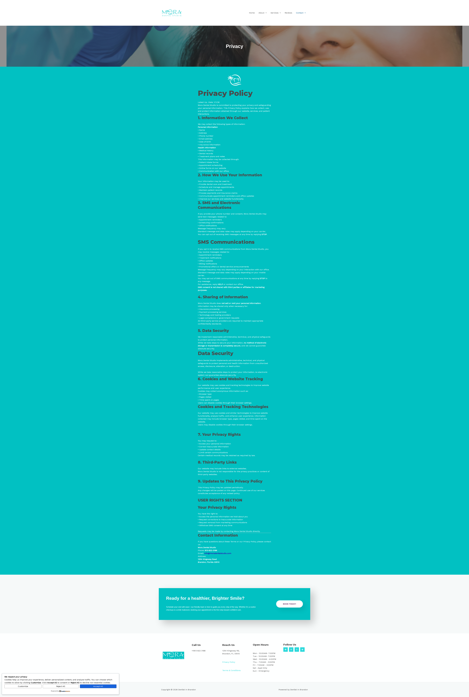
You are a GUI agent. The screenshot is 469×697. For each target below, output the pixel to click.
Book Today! (289, 604)
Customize (23, 686)
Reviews (288, 13)
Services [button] (274, 13)
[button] (265, 13)
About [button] (261, 13)
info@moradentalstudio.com (217, 553)
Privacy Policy (228, 662)
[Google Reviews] (291, 649)
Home (252, 13)
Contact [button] (299, 13)
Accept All (98, 686)
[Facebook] (285, 649)
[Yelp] (297, 649)
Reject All (60, 686)
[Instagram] (302, 649)
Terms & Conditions (231, 670)
